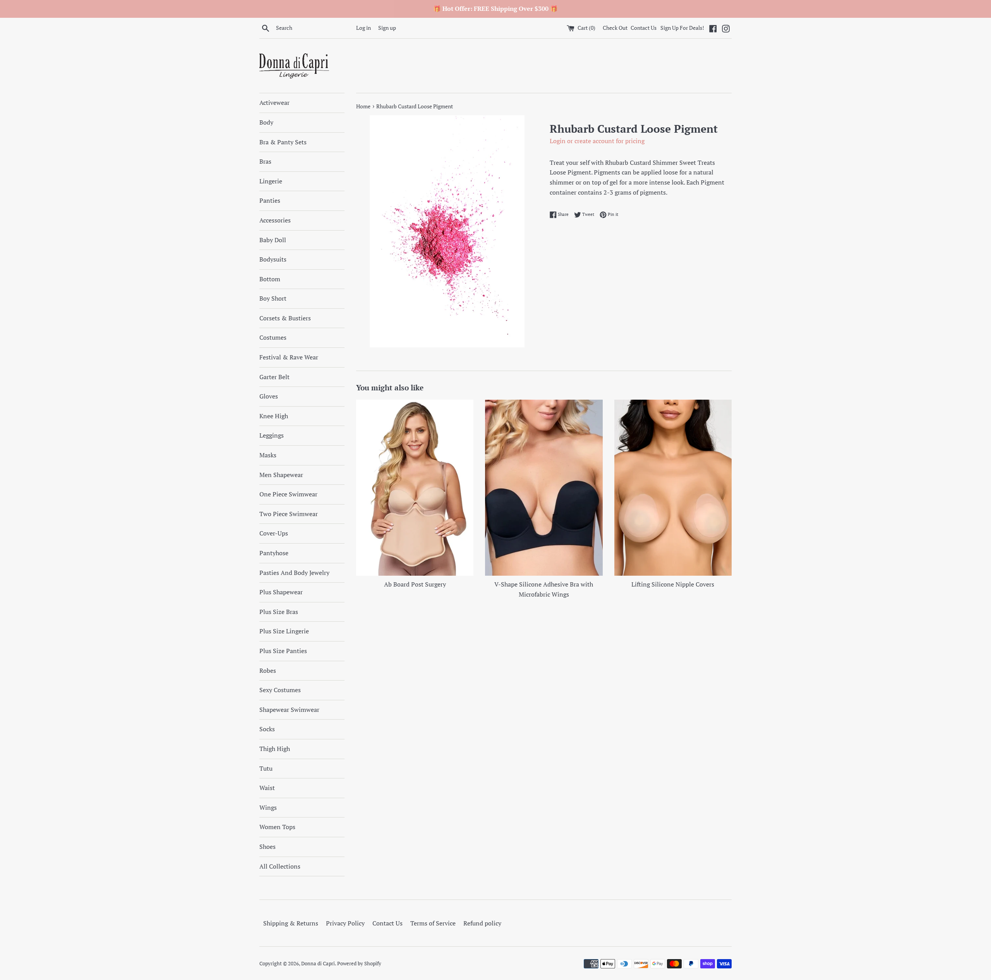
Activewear (274, 102)
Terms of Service (433, 923)
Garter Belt (274, 377)
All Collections (279, 866)
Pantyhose (273, 553)
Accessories (275, 220)
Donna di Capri (318, 963)
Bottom (269, 279)
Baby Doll (272, 240)
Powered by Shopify (359, 963)
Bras (265, 161)
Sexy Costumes (280, 690)
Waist (267, 787)
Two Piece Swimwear (288, 514)
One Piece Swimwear (288, 494)
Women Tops (277, 827)
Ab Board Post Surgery (415, 584)
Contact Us (644, 27)
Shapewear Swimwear (289, 709)
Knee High (273, 416)
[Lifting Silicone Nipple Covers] (673, 488)
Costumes (272, 337)
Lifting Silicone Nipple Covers (672, 584)
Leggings (271, 435)
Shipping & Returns (290, 923)
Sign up (387, 27)
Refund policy (482, 923)
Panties (269, 200)
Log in (363, 27)
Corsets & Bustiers (285, 318)
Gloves (268, 396)
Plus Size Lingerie (284, 631)
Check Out (616, 27)
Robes (267, 670)
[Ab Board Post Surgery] (414, 488)
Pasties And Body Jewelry (294, 572)
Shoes (267, 846)
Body (266, 122)
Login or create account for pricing (597, 141)
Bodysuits (272, 259)
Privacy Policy (345, 923)
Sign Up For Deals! (682, 27)
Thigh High (274, 748)
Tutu (266, 768)
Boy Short (272, 298)
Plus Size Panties (283, 650)
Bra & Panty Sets (283, 142)
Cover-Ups (273, 533)
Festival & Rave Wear (288, 357)
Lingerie (270, 181)
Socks (267, 729)
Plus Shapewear (281, 592)
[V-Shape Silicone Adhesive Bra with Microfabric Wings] (543, 488)
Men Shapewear (281, 474)
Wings (268, 807)
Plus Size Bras (278, 611)
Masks (267, 455)
